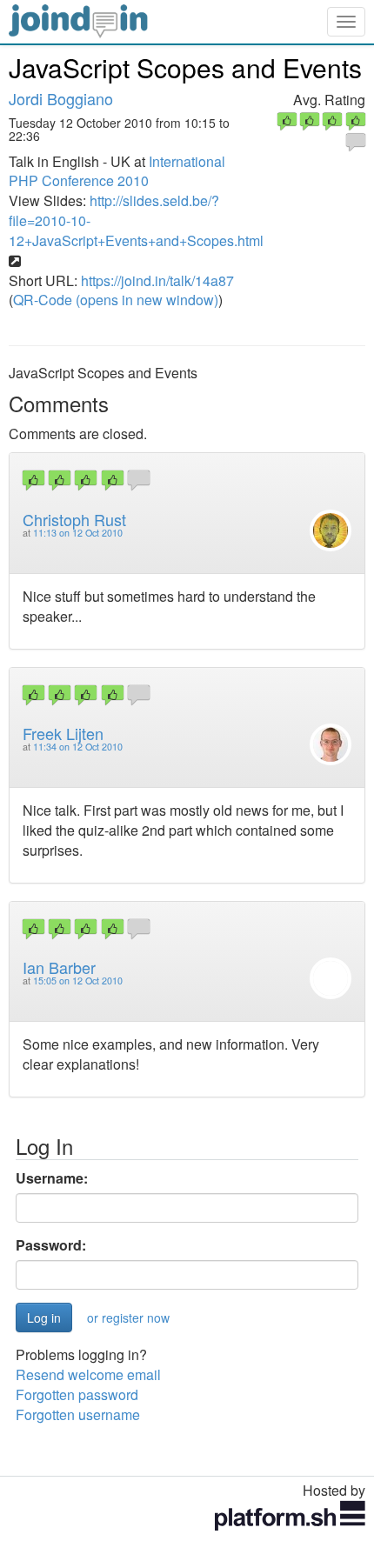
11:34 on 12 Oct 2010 (78, 746)
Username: (52, 1178)
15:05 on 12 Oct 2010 (78, 980)
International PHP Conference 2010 (117, 171)
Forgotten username (78, 1414)
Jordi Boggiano (61, 98)
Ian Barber (59, 967)
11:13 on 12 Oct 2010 (78, 532)
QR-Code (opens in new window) (115, 300)
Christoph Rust (74, 519)
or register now (128, 1317)
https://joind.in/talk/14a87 (157, 280)
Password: (51, 1245)
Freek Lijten (63, 733)
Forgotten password (77, 1394)
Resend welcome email (88, 1374)
